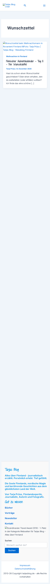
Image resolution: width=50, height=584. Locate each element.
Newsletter (11, 518)
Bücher (9, 507)
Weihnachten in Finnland (16, 56)
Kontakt (9, 523)
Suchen (8, 540)
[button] (25, 5)
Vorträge (10, 513)
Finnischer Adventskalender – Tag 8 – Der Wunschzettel (24, 62)
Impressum (25, 565)
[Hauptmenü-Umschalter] (44, 5)
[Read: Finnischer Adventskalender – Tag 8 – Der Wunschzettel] (25, 46)
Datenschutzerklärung (25, 568)
